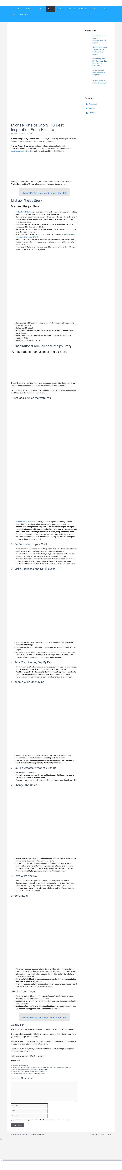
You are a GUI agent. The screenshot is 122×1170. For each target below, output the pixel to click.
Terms (102, 1134)
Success (51, 9)
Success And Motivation (20, 1065)
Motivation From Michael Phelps (20, 1069)
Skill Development (85, 9)
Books (20, 9)
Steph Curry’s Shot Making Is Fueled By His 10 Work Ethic (30, 1071)
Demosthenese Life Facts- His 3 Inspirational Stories (29, 1073)
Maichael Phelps (38, 1067)
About (105, 9)
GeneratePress (41, 1134)
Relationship (71, 9)
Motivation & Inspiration (64, 1067)
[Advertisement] (44, 39)
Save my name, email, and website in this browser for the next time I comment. (41, 1120)
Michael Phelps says (23, 522)
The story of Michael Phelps (39, 1069)
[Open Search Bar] (110, 19)
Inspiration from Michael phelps (22, 1067)
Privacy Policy (23, 14)
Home (13, 9)
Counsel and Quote (21, 3)
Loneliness (60, 9)
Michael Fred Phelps (23, 212)
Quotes (42, 9)
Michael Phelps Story (49, 1067)
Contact (13, 14)
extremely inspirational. (21, 151)
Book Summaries (31, 9)
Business (97, 9)
